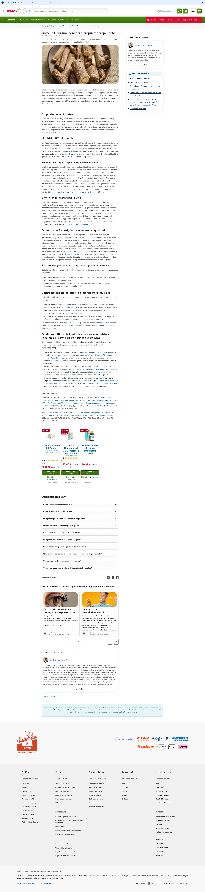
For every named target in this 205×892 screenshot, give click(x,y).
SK (181, 883)
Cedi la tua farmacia (96, 799)
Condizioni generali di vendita (65, 817)
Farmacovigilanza (28, 814)
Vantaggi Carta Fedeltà (63, 848)
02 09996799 (46, 883)
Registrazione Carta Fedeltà (65, 852)
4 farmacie (95, 477)
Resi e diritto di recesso (63, 799)
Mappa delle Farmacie (96, 783)
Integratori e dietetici (163, 820)
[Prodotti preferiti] (179, 11)
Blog (84, 20)
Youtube (125, 787)
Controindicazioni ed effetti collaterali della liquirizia (145, 94)
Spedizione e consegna (63, 795)
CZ (178, 883)
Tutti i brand (160, 851)
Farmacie (24, 20)
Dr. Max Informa (27, 810)
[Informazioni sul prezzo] (58, 467)
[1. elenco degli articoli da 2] (78, 641)
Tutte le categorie (162, 847)
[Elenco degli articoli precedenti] (110, 642)
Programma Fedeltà (29, 806)
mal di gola (101, 375)
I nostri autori (160, 787)
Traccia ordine (73, 20)
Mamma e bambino (162, 836)
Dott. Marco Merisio (53, 633)
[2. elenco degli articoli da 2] (81, 641)
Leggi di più (80, 689)
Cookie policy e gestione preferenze (68, 830)
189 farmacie (52, 479)
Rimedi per (159, 855)
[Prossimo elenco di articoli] (116, 642)
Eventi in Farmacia (95, 795)
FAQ (56, 803)
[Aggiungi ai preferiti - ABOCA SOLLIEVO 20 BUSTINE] (58, 431)
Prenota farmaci (38, 20)
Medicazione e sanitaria (164, 832)
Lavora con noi (27, 791)
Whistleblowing (27, 818)
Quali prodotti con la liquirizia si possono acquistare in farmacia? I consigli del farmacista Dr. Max (144, 102)
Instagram (125, 795)
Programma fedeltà (56, 20)
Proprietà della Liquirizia (140, 78)
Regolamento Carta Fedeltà (65, 856)
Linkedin (125, 799)
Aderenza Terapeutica (96, 806)
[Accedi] (185, 11)
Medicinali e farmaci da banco (166, 817)
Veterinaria (159, 840)
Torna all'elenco (49, 697)
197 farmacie (71, 479)
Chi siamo (25, 783)
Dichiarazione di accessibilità (65, 834)
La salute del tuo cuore (164, 803)
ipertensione (72, 307)
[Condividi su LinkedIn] (108, 577)
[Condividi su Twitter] (113, 577)
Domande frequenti (138, 109)
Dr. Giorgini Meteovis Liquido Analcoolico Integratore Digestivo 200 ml (74, 192)
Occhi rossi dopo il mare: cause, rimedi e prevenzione (59, 611)
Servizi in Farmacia (95, 791)
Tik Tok (124, 791)
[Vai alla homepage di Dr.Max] (12, 11)
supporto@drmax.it (27, 883)
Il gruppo (25, 787)
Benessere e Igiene (162, 828)
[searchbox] (65, 11)
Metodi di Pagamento (63, 791)
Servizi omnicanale (95, 803)
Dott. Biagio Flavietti (58, 660)
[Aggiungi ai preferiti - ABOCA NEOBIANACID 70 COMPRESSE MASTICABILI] (78, 431)
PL (184, 883)
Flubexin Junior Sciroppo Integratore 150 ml (98, 383)
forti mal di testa (77, 325)
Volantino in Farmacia (96, 787)
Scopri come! (55, 3)
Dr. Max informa (161, 791)
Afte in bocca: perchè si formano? (93, 611)
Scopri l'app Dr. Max (29, 795)
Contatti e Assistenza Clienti (65, 787)
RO (187, 883)
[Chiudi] (202, 2)
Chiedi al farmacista (162, 799)
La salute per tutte (162, 795)
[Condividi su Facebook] (117, 577)
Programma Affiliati (28, 799)
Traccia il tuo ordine (62, 783)
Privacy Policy (60, 826)
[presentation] (51, 436)
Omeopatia (159, 843)
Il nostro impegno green (30, 803)
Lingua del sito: (140, 883)
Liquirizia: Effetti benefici (140, 82)
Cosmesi (159, 824)
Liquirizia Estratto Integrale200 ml (79, 224)
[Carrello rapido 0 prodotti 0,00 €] (199, 11)
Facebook (125, 783)
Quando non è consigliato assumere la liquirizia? (145, 87)
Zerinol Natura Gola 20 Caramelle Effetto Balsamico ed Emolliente (90, 369)
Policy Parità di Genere (30, 822)
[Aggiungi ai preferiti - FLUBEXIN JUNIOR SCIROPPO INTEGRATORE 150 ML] (97, 431)
